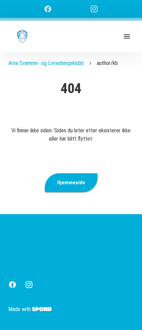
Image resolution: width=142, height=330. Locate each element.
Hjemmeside (71, 182)
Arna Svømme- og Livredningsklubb (46, 63)
